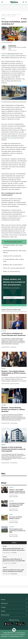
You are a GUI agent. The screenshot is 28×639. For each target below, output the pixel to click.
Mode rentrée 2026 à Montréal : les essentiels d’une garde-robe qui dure (14, 549)
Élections (3, 405)
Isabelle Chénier (12, 46)
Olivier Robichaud (14, 423)
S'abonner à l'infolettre (9, 297)
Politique (3, 368)
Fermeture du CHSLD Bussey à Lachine (15, 517)
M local (3, 482)
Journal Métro (14, 552)
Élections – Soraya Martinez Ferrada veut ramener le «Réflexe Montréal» (13, 409)
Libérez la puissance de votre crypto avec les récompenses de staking (13, 570)
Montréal (14, 14)
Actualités (8, 14)
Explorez (14, 542)
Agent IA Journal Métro (15, 383)
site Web (13, 138)
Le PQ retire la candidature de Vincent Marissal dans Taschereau (13, 334)
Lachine (11, 514)
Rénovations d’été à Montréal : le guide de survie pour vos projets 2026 (14, 560)
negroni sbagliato (10, 55)
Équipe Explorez (14, 573)
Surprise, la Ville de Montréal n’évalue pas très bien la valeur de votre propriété (13, 449)
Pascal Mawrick (13, 347)
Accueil (3, 14)
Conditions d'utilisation (14, 636)
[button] (2, 2)
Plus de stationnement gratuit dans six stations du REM (17, 530)
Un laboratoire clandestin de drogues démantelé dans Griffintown (16, 504)
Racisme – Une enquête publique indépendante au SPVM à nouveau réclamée (13, 373)
